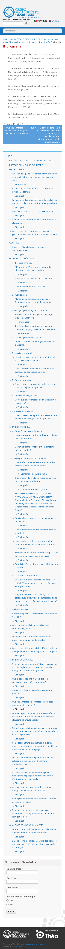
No (11, 904)
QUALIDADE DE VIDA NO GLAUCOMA (26, 825)
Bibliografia (20, 195)
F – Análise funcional (21, 380)
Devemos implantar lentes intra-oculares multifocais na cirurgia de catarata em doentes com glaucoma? (34, 813)
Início (5, 39)
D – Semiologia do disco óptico (26, 337)
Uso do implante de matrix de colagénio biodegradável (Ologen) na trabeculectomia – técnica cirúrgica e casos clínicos (33, 775)
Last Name (12, 887)
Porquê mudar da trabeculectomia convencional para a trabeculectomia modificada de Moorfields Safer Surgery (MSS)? (35, 731)
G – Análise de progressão (24, 395)
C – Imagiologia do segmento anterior (29, 310)
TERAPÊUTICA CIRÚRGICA (28, 39)
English (55, 20)
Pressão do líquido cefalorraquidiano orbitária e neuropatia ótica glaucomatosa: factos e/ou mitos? (34, 177)
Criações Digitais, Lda (19, 946)
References (20, 184)
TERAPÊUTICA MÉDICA (19, 427)
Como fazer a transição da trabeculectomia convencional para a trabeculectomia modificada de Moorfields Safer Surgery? (34, 746)
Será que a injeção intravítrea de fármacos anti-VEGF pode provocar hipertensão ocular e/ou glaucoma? (36, 583)
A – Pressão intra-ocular (23, 262)
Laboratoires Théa (47, 934)
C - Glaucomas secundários (25, 575)
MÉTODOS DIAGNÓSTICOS (21, 258)
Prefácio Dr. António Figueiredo (26, 165)
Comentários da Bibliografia (34, 473)
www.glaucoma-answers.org (16, 934)
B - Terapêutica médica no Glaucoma (29, 458)
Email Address (14, 868)
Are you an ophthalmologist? (22, 896)
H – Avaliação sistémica (22, 411)
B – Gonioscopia (19, 294)
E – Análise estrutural (22, 353)
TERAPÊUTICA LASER (18, 609)
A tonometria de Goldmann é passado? (33, 278)
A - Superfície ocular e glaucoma (27, 431)
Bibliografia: (20, 753)
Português (42, 20)
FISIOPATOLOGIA (17, 169)
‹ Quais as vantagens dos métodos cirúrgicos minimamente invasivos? (16, 130)
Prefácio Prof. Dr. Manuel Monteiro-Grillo (32, 160)
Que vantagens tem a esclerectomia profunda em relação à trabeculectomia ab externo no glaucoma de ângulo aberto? (33, 716)
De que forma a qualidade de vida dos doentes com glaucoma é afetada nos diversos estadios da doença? (34, 844)
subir (32, 127)
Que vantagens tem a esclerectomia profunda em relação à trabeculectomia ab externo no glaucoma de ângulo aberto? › (48, 134)
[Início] (21, 12)
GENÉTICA (14, 242)
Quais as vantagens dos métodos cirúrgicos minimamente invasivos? (31, 40)
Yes (11, 900)
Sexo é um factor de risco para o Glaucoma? (33, 211)
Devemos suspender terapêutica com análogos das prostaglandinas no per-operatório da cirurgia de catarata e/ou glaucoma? (34, 667)
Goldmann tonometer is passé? (30, 286)
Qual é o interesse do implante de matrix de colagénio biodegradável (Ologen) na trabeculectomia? (33, 761)
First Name (12, 878)
